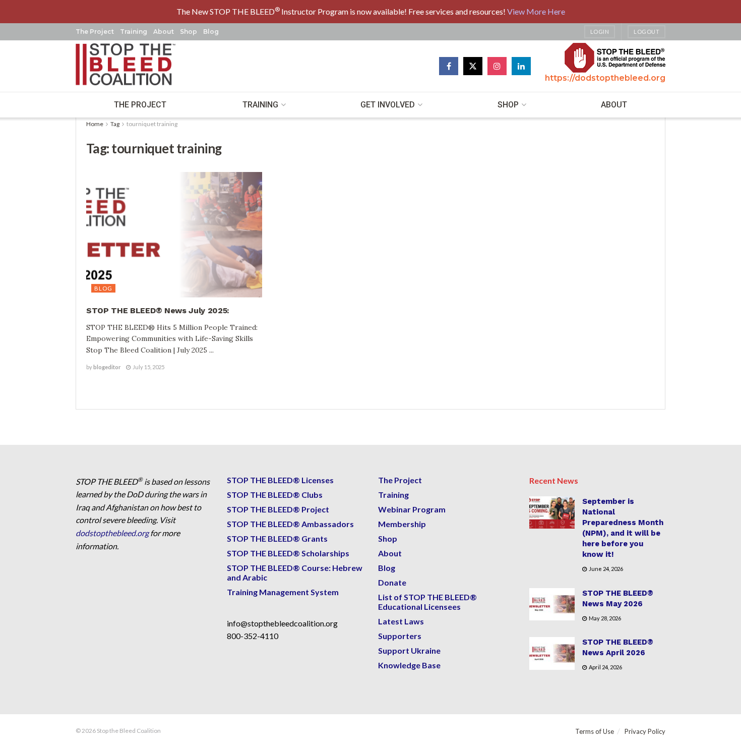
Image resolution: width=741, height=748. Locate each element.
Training (133, 31)
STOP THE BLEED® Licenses (280, 480)
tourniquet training (152, 124)
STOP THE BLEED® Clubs (275, 494)
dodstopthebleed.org (112, 533)
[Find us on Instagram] (497, 66)
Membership (402, 524)
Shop (188, 31)
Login (599, 31)
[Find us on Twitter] (472, 66)
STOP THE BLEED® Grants (277, 538)
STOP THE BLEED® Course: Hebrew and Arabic (294, 572)
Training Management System (283, 592)
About (163, 31)
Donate (392, 582)
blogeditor (107, 367)
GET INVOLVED (387, 104)
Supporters (399, 636)
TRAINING (260, 104)
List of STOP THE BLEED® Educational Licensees (427, 601)
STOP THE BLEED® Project (278, 509)
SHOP (508, 104)
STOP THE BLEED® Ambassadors (290, 524)
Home (94, 124)
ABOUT (614, 104)
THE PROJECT (140, 104)
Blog (211, 31)
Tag (114, 124)
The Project (95, 31)
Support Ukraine (409, 650)
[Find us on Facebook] (448, 66)
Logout (646, 31)
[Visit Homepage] (126, 66)
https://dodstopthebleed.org (605, 78)
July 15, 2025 (148, 367)
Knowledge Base (409, 665)
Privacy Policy (645, 731)
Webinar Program (412, 509)
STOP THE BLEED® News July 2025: (159, 310)
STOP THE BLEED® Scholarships (288, 553)
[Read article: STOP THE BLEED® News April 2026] (552, 653)
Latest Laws (401, 621)
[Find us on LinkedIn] (521, 66)
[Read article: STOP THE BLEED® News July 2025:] (174, 235)
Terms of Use (594, 731)
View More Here (536, 11)
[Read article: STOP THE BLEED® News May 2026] (552, 604)
